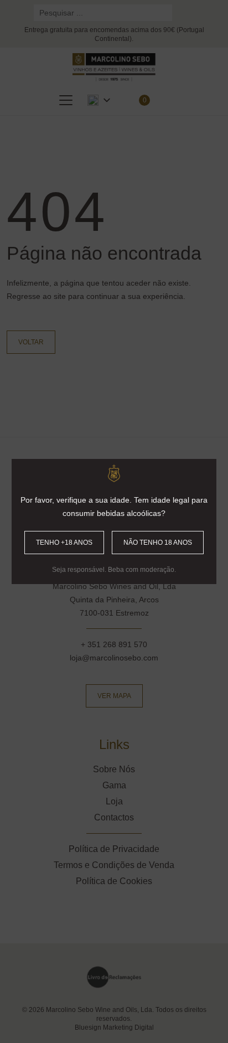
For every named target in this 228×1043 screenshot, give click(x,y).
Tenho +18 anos (64, 542)
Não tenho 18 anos (157, 542)
